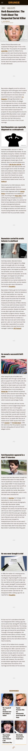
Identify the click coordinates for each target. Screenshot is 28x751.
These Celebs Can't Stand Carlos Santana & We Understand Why (7, 739)
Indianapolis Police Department (20, 39)
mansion (7, 423)
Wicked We (4, 391)
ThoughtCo (12, 286)
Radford (3, 181)
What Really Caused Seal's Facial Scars (20, 737)
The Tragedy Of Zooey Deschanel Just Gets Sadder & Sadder (7, 711)
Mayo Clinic (18, 195)
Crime (3, 8)
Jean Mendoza (6, 21)
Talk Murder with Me (15, 164)
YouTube (11, 498)
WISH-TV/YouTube (22, 473)
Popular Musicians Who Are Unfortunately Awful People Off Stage (20, 712)
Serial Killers (11, 8)
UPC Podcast (17, 328)
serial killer (4, 51)
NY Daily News (16, 423)
